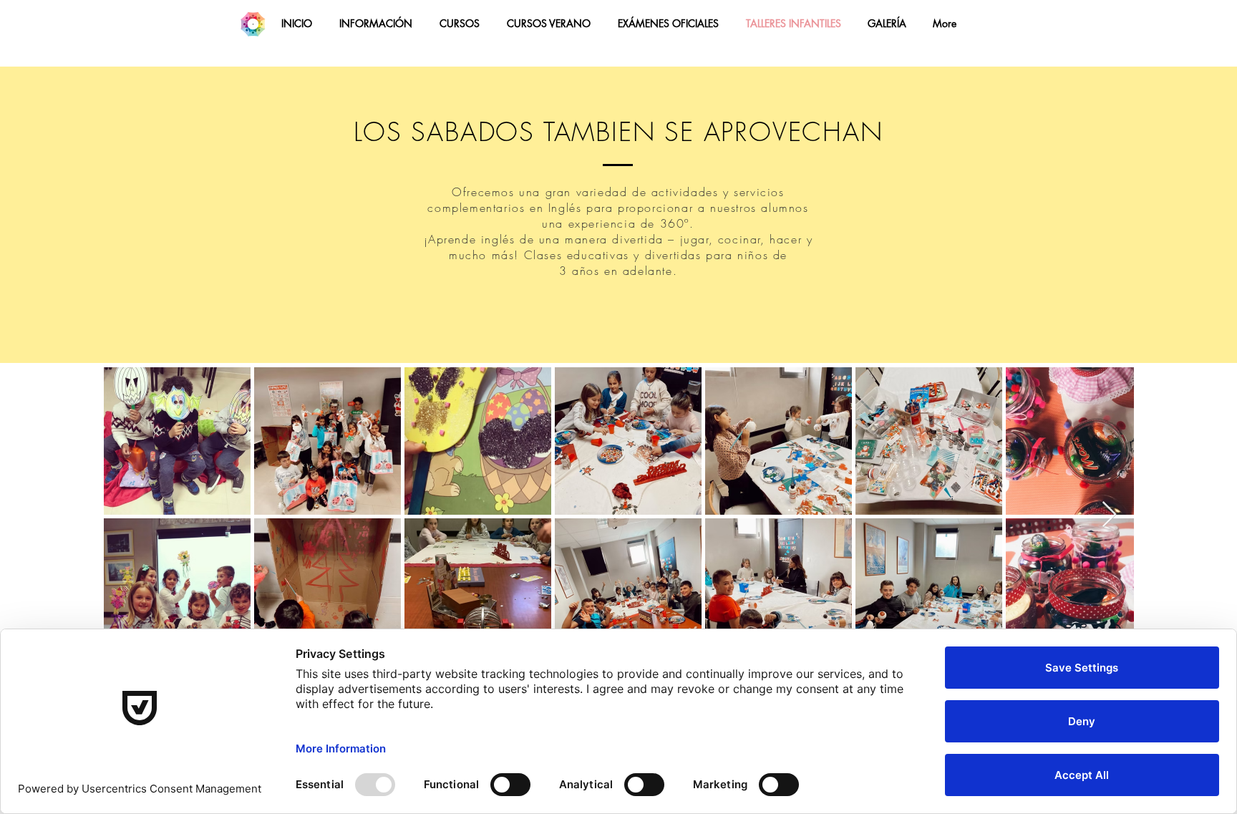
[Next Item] (1109, 515)
